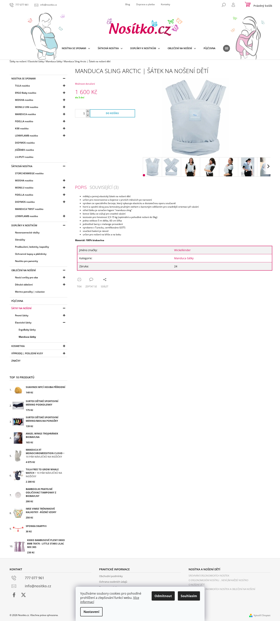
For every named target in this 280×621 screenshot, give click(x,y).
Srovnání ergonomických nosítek (209, 575)
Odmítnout (163, 596)
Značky (15, 360)
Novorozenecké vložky (27, 232)
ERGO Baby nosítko (25, 92)
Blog (127, 4)
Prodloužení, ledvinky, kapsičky (32, 246)
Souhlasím (189, 596)
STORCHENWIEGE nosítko (29, 173)
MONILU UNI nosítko (26, 107)
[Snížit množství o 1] (88, 115)
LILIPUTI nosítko (24, 157)
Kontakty (165, 4)
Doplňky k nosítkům (24, 225)
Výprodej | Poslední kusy (27, 353)
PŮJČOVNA (17, 301)
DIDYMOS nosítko (25, 142)
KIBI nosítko (21, 128)
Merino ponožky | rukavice (30, 291)
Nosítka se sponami (23, 78)
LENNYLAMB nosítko (26, 135)
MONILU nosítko (24, 187)
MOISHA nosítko (24, 100)
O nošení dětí (197, 584)
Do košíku (112, 113)
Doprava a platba (145, 4)
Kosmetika (18, 346)
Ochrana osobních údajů (113, 581)
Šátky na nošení (21, 308)
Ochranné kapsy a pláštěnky (30, 254)
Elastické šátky (23, 322)
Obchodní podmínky (111, 576)
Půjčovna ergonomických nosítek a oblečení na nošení (222, 589)
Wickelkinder (182, 250)
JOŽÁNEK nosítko (24, 149)
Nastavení (91, 612)
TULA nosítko (22, 85)
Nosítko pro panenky (26, 261)
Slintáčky (20, 239)
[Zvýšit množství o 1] (88, 111)
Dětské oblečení (24, 284)
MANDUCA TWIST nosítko (29, 209)
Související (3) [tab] (104, 187)
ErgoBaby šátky (27, 329)
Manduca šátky (27, 336)
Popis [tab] (81, 187)
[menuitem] (76, 48)
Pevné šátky (21, 315)
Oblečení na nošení (23, 270)
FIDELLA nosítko (24, 121)
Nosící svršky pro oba (26, 277)
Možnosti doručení (85, 83)
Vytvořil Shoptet (262, 615)
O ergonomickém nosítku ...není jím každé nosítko (218, 580)
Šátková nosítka (21, 166)
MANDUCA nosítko (25, 114)
